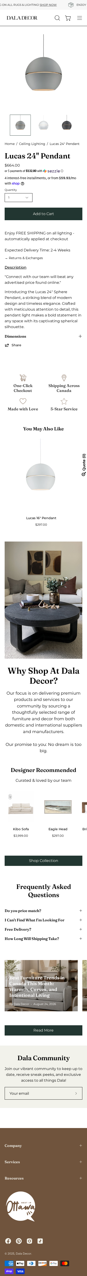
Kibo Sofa (21, 829)
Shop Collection (43, 860)
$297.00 (41, 524)
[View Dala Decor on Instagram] (29, 1241)
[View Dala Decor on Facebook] (8, 1241)
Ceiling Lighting (32, 144)
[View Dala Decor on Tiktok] (40, 1241)
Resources (14, 1178)
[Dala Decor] (22, 17)
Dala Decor (23, 1253)
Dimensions (15, 336)
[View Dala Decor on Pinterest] (18, 1241)
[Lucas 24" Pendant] (20, 125)
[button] (43, 171)
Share (16, 345)
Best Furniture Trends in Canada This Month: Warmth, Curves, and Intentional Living (37, 986)
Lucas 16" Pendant (41, 518)
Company (13, 1145)
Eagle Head (58, 829)
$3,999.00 (20, 835)
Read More (43, 1030)
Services (12, 1161)
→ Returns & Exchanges (24, 258)
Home (10, 144)
